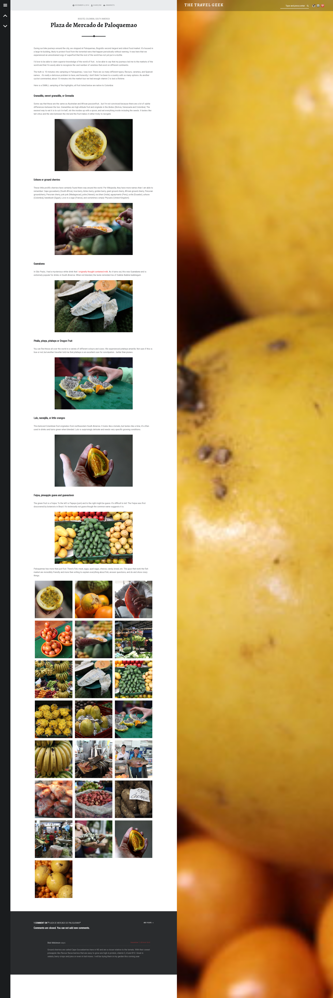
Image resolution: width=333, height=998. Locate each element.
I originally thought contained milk (93, 271)
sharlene (97, 5)
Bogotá (81, 19)
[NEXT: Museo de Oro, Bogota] (5, 15)
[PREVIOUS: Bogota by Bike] (5, 26)
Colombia (90, 19)
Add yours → (149, 923)
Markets (111, 5)
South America (102, 19)
